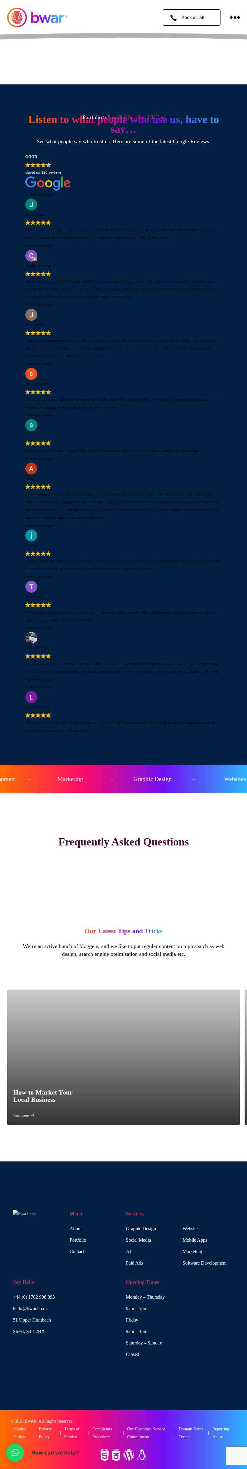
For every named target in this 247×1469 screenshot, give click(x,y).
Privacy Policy (45, 1433)
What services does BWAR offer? (123, 858)
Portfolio (92, 117)
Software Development (205, 1262)
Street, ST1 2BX (29, 1331)
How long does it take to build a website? (123, 897)
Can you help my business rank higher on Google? (124, 881)
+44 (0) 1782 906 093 (34, 1297)
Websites (191, 1228)
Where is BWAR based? (123, 866)
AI (128, 1251)
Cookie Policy (20, 1433)
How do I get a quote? (123, 913)
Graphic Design (141, 1228)
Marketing (192, 1251)
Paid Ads (134, 1262)
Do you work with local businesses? (124, 889)
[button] (15, 1453)
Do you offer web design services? (123, 873)
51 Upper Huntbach (32, 1319)
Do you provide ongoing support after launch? (123, 905)
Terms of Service (72, 1433)
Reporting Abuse (220, 1433)
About (76, 1228)
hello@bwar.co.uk (30, 1308)
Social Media (138, 1240)
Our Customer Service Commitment (146, 1433)
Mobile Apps (195, 1240)
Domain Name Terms (191, 1433)
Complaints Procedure (102, 1433)
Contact (77, 1251)
